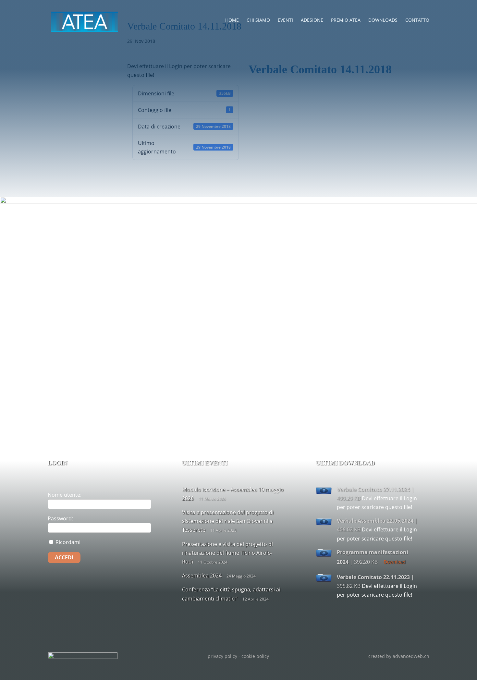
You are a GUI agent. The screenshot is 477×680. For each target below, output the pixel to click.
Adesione (312, 20)
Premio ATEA (346, 20)
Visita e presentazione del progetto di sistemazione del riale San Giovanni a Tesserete (228, 521)
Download (395, 562)
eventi (285, 20)
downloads (383, 20)
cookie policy (255, 656)
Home (232, 20)
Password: (60, 518)
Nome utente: (64, 494)
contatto (417, 20)
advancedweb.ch (411, 656)
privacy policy (222, 656)
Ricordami (67, 542)
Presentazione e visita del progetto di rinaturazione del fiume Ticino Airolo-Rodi (227, 552)
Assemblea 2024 (202, 575)
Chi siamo (258, 20)
